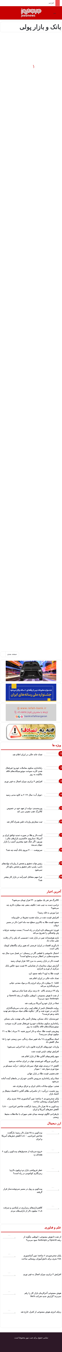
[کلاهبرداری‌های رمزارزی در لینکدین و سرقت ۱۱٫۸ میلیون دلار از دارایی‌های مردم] (53, 1214)
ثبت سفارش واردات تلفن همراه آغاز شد (24, 822)
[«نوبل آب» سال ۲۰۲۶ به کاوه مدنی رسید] (53, 799)
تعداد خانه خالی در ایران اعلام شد (27, 754)
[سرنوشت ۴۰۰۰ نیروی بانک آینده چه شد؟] (53, 854)
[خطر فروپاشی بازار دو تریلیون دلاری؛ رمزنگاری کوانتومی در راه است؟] (53, 1177)
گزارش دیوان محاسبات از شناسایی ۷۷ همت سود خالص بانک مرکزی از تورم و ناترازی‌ (34, 72)
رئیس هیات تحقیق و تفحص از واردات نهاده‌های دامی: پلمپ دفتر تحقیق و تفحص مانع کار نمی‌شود (22, 866)
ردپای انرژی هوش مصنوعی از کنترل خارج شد (41, 1312)
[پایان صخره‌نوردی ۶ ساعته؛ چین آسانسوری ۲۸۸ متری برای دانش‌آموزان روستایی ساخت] (9, 1262)
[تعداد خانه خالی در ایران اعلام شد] (53, 758)
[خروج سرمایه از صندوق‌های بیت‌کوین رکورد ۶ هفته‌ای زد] (53, 1158)
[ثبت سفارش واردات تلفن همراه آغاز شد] (53, 826)
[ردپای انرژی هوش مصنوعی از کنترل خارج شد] (9, 1318)
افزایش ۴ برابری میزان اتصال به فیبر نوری (23, 781)
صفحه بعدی (12, 654)
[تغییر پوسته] (3, 14)
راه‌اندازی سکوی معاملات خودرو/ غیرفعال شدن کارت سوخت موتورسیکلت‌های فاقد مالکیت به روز (24, 771)
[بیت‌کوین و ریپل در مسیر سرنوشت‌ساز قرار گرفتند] (53, 1195)
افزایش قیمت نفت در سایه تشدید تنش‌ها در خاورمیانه (32, 3)
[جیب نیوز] (31, 12)
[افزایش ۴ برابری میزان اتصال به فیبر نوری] (53, 785)
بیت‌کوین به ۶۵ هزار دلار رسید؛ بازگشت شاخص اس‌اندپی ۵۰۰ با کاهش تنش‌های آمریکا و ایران (22, 1136)
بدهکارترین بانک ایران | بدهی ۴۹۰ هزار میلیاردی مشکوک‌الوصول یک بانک (31, 317)
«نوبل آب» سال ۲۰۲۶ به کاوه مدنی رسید (24, 795)
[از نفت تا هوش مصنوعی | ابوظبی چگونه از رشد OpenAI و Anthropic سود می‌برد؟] (9, 1243)
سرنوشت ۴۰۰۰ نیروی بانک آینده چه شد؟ (24, 850)
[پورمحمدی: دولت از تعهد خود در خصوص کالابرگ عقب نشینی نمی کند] (53, 812)
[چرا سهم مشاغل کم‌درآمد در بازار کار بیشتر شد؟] (53, 881)
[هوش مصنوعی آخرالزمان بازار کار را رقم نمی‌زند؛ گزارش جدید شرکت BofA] (9, 1300)
